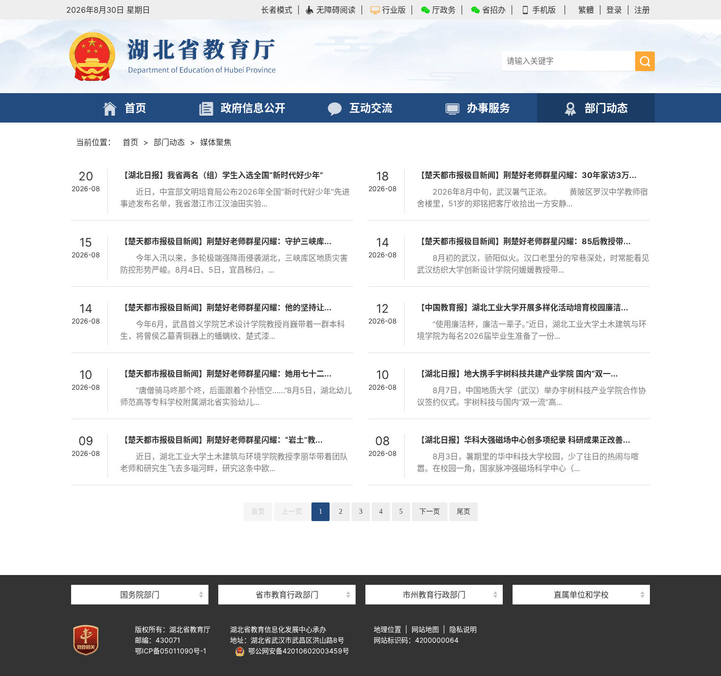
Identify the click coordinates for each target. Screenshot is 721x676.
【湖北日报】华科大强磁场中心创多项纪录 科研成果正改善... (523, 440)
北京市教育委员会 (286, 538)
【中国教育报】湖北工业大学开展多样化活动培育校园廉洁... (522, 307)
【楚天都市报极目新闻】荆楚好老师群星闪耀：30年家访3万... (527, 175)
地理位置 (387, 629)
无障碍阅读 (336, 10)
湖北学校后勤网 (581, 557)
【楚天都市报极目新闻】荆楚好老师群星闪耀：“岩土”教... (221, 440)
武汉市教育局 (434, 538)
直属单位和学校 (581, 595)
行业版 (394, 10)
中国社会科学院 (140, 538)
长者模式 (276, 10)
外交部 (139, 557)
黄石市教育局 (434, 557)
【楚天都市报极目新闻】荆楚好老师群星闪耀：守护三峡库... (226, 241)
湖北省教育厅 (213, 56)
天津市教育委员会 (286, 557)
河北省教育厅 (287, 577)
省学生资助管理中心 (581, 577)
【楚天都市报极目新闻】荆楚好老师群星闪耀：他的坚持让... (226, 307)
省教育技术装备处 (581, 538)
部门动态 (169, 142)
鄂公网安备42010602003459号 (297, 651)
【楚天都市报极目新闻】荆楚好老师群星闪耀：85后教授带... (524, 241)
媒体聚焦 (216, 142)
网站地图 (425, 629)
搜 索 (645, 61)
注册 (642, 10)
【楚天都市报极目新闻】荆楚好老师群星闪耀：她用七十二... (226, 373)
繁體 (586, 10)
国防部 (139, 577)
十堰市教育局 (434, 577)
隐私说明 (463, 629)
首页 (130, 142)
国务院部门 (139, 595)
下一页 (429, 511)
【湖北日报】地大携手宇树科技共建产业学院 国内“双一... (517, 373)
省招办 (494, 10)
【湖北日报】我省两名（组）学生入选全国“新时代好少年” (221, 175)
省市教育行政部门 (287, 595)
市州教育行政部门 (434, 595)
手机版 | (549, 10)
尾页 (463, 511)
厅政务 (444, 10)
